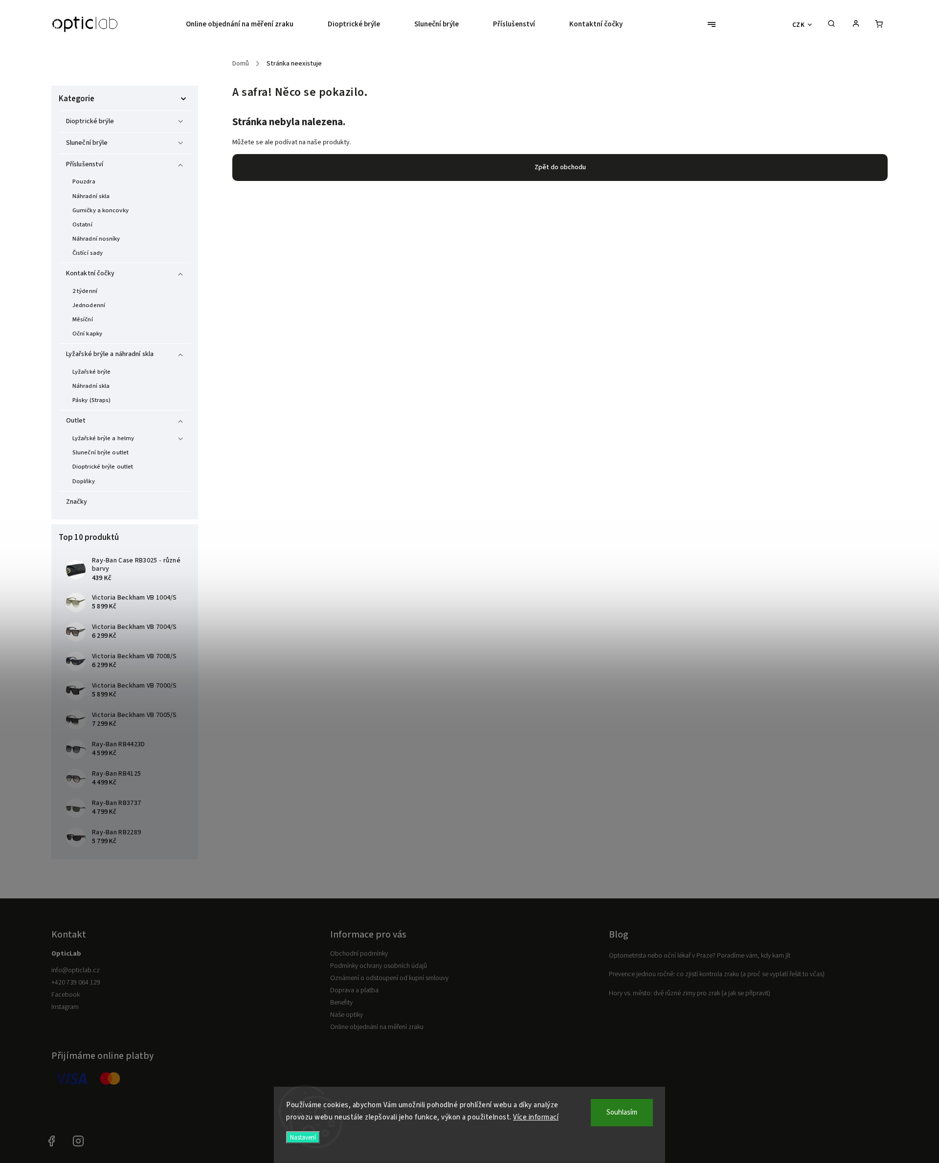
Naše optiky (346, 1015)
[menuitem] (248, 24)
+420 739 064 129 (75, 982)
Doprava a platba (354, 990)
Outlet (76, 420)
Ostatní (82, 224)
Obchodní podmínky (359, 954)
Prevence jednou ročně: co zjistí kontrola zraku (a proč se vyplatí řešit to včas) (717, 974)
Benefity (341, 1002)
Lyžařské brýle (91, 371)
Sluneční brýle (87, 143)
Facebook (65, 995)
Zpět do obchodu (560, 167)
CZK (798, 24)
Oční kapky (87, 333)
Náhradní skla (91, 196)
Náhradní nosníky (96, 238)
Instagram (65, 1007)
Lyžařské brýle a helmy (103, 438)
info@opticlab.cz (75, 970)
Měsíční (82, 319)
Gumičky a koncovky (100, 210)
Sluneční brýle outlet (100, 452)
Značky (77, 502)
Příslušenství (84, 164)
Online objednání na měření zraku (377, 1027)
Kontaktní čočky (90, 273)
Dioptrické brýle (90, 121)
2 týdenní (84, 291)
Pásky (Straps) (91, 400)
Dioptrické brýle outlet (102, 466)
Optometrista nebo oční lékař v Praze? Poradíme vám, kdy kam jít (699, 956)
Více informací (536, 1117)
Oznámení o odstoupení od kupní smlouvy (389, 978)
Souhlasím (621, 1112)
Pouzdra (83, 181)
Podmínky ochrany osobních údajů (378, 966)
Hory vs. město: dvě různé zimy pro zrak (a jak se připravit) (689, 993)
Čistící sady (87, 252)
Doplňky (83, 481)
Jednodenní (88, 305)
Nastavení (303, 1137)
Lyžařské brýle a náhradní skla (110, 354)
